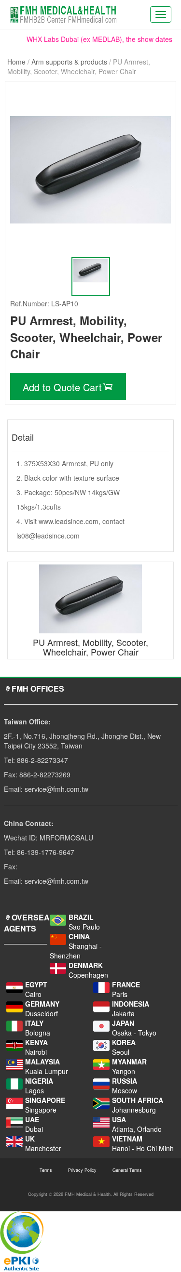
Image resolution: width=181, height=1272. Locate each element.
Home (16, 61)
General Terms (127, 1170)
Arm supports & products (69, 61)
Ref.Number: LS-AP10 (44, 303)
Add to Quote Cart (62, 387)
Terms (46, 1170)
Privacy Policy (82, 1170)
